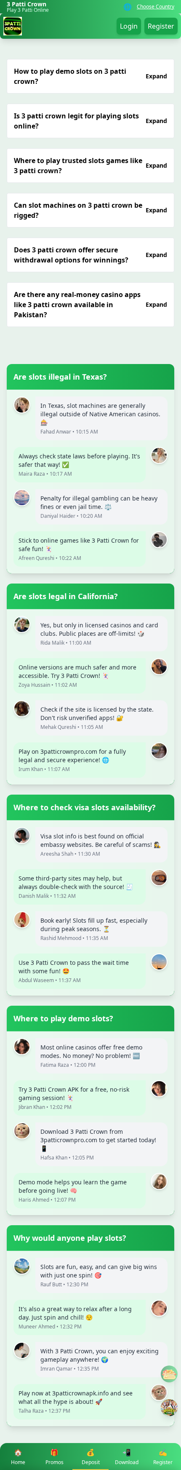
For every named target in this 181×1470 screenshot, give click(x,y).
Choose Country (155, 6)
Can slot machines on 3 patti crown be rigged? (90, 210)
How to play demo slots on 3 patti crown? (90, 76)
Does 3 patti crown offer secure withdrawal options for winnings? (90, 255)
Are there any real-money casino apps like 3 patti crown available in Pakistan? (90, 304)
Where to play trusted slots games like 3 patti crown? (90, 165)
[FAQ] (169, 1374)
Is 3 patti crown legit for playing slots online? (90, 121)
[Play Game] (169, 1407)
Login (129, 26)
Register (161, 26)
